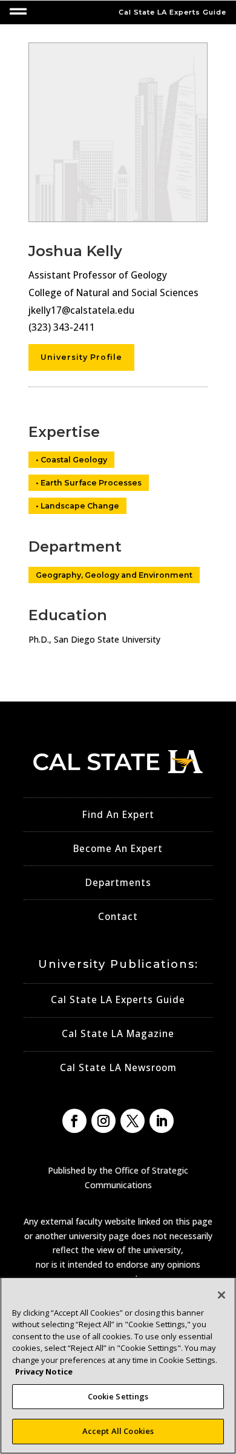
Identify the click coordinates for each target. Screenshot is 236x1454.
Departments (118, 882)
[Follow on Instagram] (103, 1121)
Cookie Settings (118, 1396)
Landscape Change (80, 505)
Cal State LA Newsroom (118, 1067)
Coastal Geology (74, 459)
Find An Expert (118, 814)
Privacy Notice (44, 1371)
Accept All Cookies (118, 1430)
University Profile (81, 357)
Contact (118, 916)
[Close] (221, 1295)
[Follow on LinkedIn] (161, 1121)
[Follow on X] (132, 1121)
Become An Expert (118, 848)
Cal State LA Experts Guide (118, 999)
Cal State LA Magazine (118, 1033)
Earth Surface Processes (91, 482)
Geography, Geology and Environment (114, 575)
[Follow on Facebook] (74, 1121)
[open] (18, 11)
